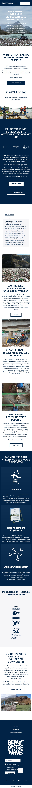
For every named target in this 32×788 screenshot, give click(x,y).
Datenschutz (16, 729)
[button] (16, 3)
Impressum (16, 726)
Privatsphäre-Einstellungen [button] (16, 732)
